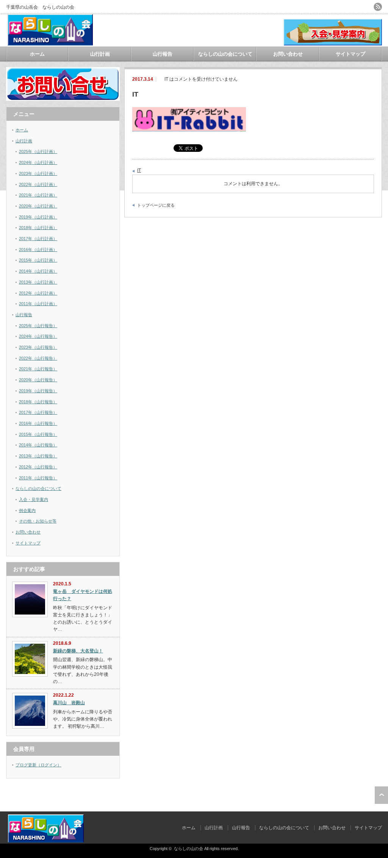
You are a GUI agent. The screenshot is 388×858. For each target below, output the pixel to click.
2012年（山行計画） (38, 293)
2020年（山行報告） (38, 380)
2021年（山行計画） (38, 195)
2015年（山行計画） (38, 260)
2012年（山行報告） (38, 467)
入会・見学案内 (33, 499)
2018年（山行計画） (38, 227)
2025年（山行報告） (38, 325)
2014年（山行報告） (38, 445)
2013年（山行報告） (38, 456)
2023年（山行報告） (38, 347)
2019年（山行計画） (38, 217)
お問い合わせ (288, 54)
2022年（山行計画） (38, 184)
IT (139, 170)
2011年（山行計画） (38, 303)
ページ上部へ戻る (381, 795)
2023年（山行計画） (38, 173)
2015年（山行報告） (38, 434)
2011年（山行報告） (38, 478)
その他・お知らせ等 (37, 521)
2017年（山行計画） (38, 238)
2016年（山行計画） (38, 249)
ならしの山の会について (225, 54)
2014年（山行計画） (38, 271)
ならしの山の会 (188, 848)
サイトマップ (350, 54)
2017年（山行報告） (38, 412)
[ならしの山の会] (50, 42)
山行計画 (100, 54)
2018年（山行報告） (38, 401)
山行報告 (162, 54)
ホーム (37, 54)
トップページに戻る (156, 205)
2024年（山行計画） (38, 162)
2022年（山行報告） (38, 358)
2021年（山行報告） (38, 369)
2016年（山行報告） (38, 423)
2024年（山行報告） (38, 336)
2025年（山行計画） (38, 151)
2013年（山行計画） (38, 282)
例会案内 (27, 510)
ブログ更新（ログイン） (38, 765)
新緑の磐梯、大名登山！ (78, 651)
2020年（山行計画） (38, 206)
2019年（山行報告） (38, 390)
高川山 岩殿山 (69, 702)
